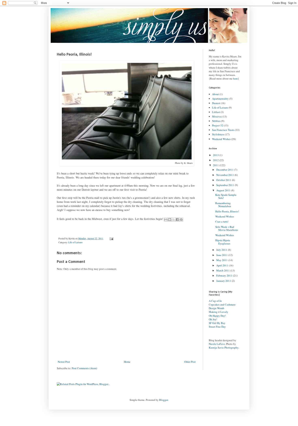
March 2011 (223, 270)
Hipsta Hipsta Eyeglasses (222, 241)
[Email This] (166, 219)
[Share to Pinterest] (181, 219)
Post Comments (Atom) (84, 368)
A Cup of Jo (215, 301)
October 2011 (224, 180)
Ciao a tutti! (221, 221)
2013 (216, 155)
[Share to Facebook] (177, 219)
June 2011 (222, 255)
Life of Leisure (75, 242)
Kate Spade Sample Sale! (225, 196)
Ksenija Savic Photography (223, 347)
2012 (216, 160)
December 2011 (225, 169)
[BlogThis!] (170, 219)
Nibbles (216, 121)
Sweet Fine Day (217, 326)
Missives (217, 116)
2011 (216, 165)
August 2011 (223, 190)
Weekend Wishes (221, 139)
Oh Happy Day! (217, 315)
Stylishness (218, 134)
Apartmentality (220, 98)
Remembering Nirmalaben (223, 204)
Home (127, 362)
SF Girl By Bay (217, 323)
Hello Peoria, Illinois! (227, 211)
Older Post (190, 362)
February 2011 (224, 275)
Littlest (216, 112)
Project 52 (217, 125)
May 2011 (222, 260)
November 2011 (225, 175)
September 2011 (225, 185)
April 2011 (222, 265)
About (215, 94)
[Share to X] (174, 219)
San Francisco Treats (223, 130)
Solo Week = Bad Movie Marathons (226, 228)
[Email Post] (110, 238)
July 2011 (222, 250)
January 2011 (224, 281)
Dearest (216, 103)
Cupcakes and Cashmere (222, 304)
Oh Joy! (213, 319)
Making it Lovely (218, 312)
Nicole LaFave (217, 344)
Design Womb (216, 308)
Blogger (163, 400)
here (235, 78)
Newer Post (64, 362)
